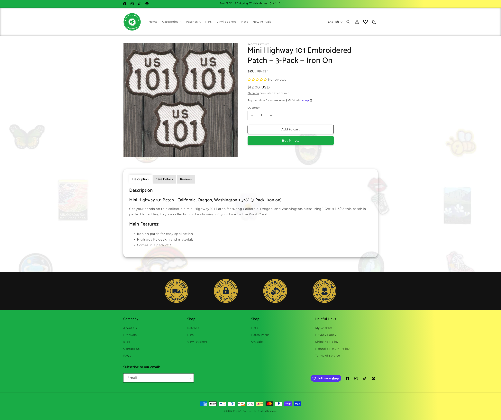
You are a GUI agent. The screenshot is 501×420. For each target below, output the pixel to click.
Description (140, 179)
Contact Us (131, 348)
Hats (254, 328)
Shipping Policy (327, 342)
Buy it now (290, 140)
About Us (130, 328)
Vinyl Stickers (197, 342)
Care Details (164, 179)
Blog (126, 342)
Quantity (254, 107)
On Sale (257, 342)
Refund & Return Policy (332, 348)
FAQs (127, 355)
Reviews (186, 179)
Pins (190, 335)
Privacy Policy (325, 335)
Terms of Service (327, 355)
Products (130, 335)
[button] (172, 22)
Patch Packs (260, 335)
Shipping (253, 93)
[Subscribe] (189, 378)
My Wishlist (324, 328)
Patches (193, 328)
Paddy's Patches (242, 411)
